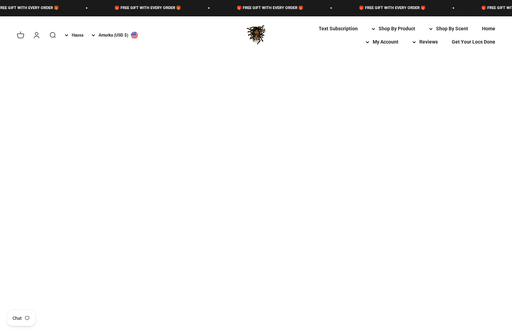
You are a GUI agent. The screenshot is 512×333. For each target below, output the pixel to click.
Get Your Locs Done (473, 42)
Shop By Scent (452, 28)
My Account (385, 42)
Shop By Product (397, 28)
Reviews (428, 42)
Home (488, 28)
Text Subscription (338, 28)
